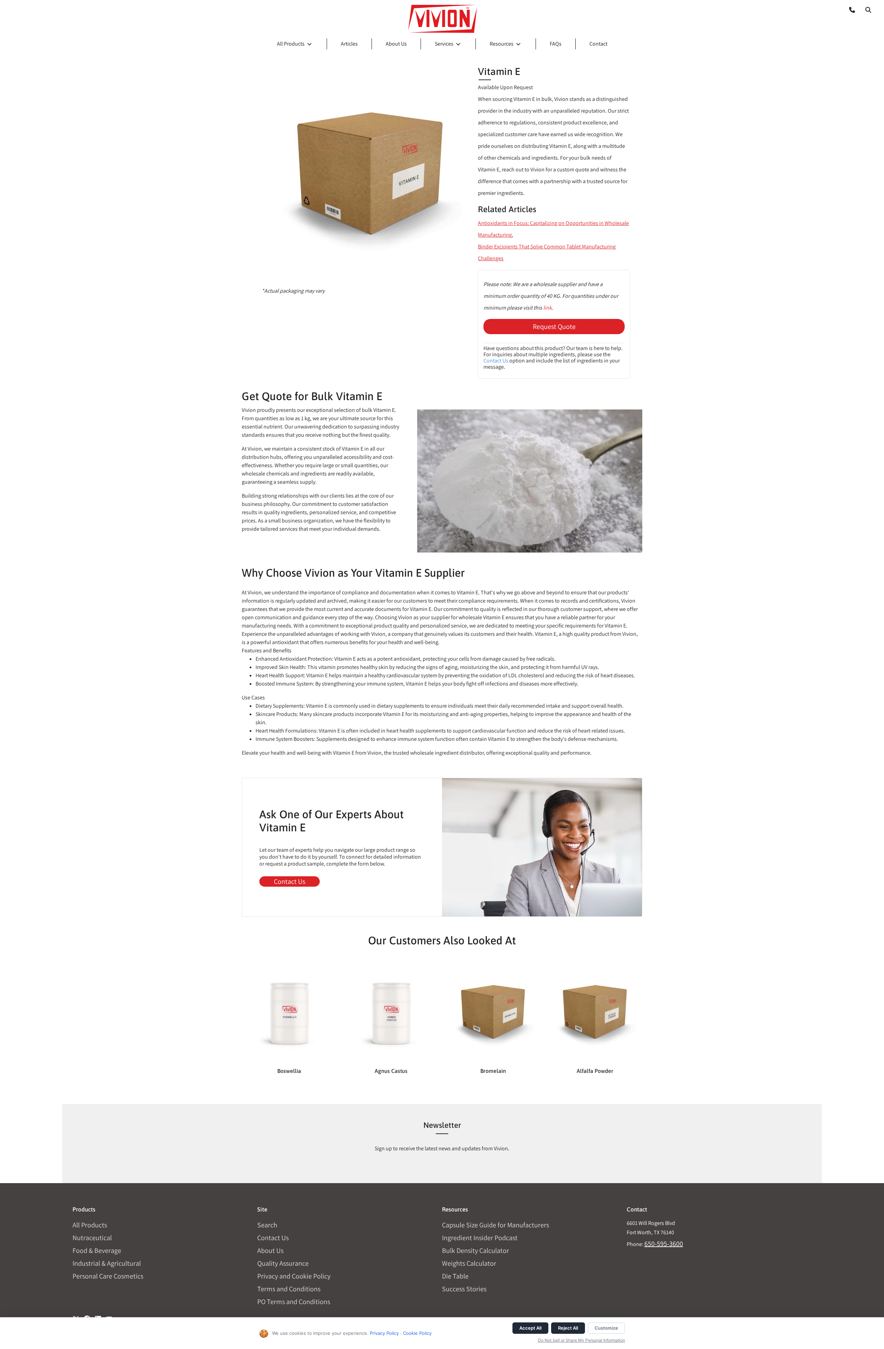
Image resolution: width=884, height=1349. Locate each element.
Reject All (568, 1328)
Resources (501, 43)
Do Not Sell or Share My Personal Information (581, 1340)
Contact (598, 43)
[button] (868, 9)
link (547, 307)
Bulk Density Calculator (475, 1250)
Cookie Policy (417, 1333)
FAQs (555, 43)
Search (267, 1224)
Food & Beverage (97, 1250)
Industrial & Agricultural (107, 1263)
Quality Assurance (283, 1263)
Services (444, 43)
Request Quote (554, 326)
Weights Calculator (469, 1263)
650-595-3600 (663, 1243)
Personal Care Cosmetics (108, 1276)
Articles (349, 43)
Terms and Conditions (288, 1288)
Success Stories (464, 1288)
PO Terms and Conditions (293, 1301)
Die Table (455, 1276)
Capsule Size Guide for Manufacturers (495, 1224)
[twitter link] (76, 1316)
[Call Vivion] (849, 9)
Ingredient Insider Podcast (480, 1237)
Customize (606, 1328)
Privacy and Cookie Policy (293, 1276)
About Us (396, 43)
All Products (291, 43)
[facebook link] (87, 1316)
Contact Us (495, 360)
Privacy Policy (384, 1333)
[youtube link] (109, 1316)
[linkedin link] (98, 1316)
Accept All (530, 1328)
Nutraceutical (92, 1237)
